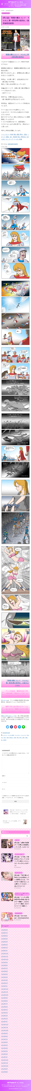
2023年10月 (4, 1030)
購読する (6, 832)
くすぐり (5, 735)
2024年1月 (4, 1021)
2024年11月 (4, 992)
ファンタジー (17, 735)
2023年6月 (4, 1042)
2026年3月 (4, 944)
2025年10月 (4, 959)
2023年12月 (4, 1024)
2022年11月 (4, 1063)
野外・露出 (22, 737)
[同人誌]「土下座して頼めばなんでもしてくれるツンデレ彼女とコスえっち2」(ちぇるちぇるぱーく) (21, 861)
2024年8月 (4, 1001)
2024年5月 (4, 1010)
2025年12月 (4, 953)
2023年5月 (4, 1045)
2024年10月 (4, 995)
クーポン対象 (11, 735)
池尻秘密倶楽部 (13, 144)
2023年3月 (4, 1051)
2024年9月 (4, 998)
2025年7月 (4, 968)
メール (4, 782)
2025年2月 (4, 983)
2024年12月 (4, 989)
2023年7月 (4, 1039)
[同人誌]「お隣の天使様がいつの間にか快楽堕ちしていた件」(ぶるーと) (21, 845)
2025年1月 (4, 986)
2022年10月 (4, 1066)
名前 (3, 775)
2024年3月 (4, 1015)
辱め (18, 737)
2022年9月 (4, 1069)
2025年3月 (4, 980)
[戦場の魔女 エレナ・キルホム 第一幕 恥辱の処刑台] (15, 211)
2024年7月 (4, 1004)
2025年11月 (4, 956)
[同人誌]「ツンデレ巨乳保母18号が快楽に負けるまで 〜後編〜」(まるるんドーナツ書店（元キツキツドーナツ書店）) (21, 902)
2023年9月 (4, 1033)
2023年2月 (4, 1054)
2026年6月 (4, 936)
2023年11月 (4, 1027)
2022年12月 (4, 1060)
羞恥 (15, 737)
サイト (3, 789)
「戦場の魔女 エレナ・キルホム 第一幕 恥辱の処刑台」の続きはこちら (17, 683)
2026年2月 (4, 947)
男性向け (11, 737)
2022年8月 (4, 1072)
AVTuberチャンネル (15, 2)
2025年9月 (4, 962)
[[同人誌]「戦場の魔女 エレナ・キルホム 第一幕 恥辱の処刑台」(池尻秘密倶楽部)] (19, 726)
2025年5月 (4, 974)
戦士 (5, 737)
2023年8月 (4, 1036)
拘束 (8, 737)
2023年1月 (4, 1057)
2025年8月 (4, 965)
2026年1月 (4, 950)
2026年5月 (4, 939)
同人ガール (4, 700)
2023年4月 (4, 1048)
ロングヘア (23, 735)
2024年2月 (4, 1018)
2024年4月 (4, 1012)
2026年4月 (4, 941)
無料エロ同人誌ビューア (8, 716)
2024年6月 (4, 1007)
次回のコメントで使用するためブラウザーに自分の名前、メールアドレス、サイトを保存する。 (15, 796)
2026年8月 (4, 930)
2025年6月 (4, 971)
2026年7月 (4, 933)
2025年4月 (4, 977)
